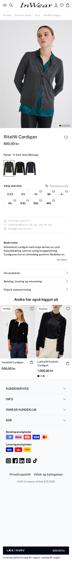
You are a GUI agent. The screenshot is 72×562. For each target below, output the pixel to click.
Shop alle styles (22, 15)
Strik (37, 15)
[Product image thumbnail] (60, 125)
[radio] (10, 194)
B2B (9, 420)
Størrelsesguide (58, 185)
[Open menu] (4, 5)
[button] (36, 273)
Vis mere (62, 259)
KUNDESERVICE (17, 388)
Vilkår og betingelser (48, 474)
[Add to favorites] (66, 137)
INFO (9, 399)
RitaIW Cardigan (52, 15)
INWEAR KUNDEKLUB (21, 409)
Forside (7, 15)
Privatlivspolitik (20, 474)
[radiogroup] (36, 199)
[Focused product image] (36, 74)
